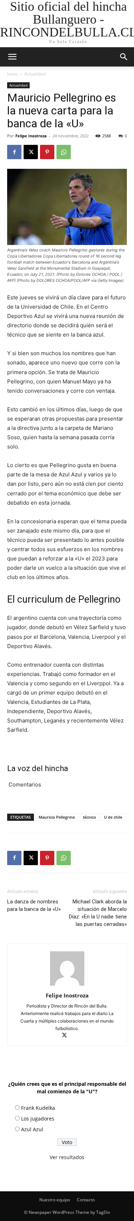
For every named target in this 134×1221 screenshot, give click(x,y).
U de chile (113, 817)
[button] (124, 57)
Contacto (86, 1200)
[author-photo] (67, 985)
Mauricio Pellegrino (57, 817)
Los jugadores (37, 1118)
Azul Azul (32, 1129)
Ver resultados (67, 1157)
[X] (31, 152)
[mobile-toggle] (12, 57)
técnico (89, 817)
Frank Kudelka (38, 1107)
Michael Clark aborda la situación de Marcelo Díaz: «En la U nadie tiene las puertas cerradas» (98, 912)
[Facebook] (14, 152)
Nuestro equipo (54, 1200)
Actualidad (34, 74)
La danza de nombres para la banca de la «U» (34, 905)
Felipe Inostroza (31, 135)
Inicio (12, 74)
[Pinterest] (47, 152)
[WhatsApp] (63, 152)
